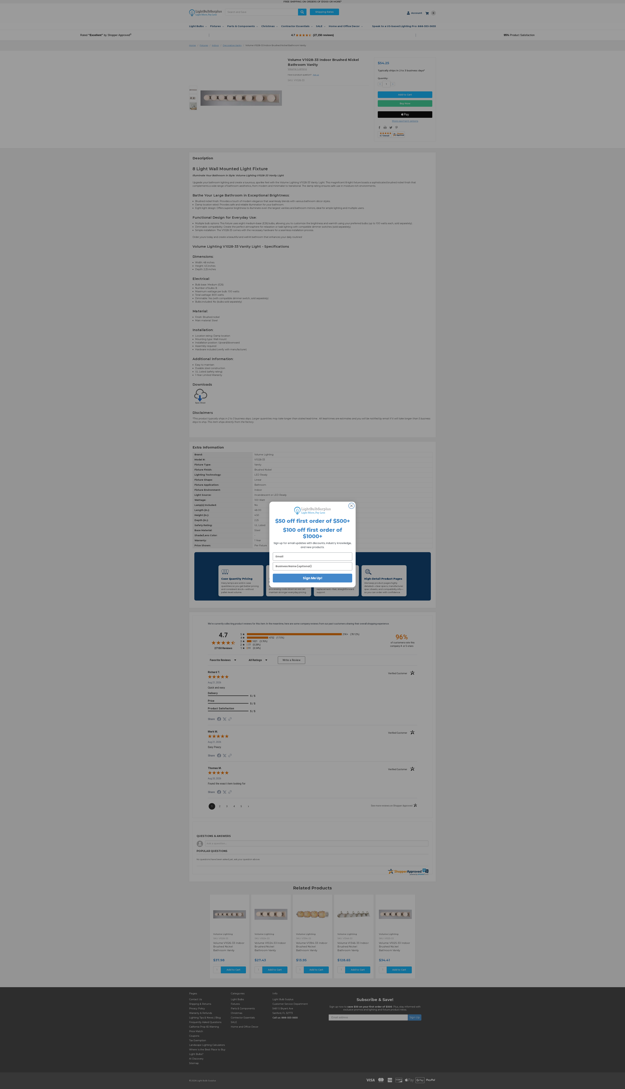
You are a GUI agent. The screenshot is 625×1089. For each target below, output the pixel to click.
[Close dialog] (351, 506)
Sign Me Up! (312, 578)
